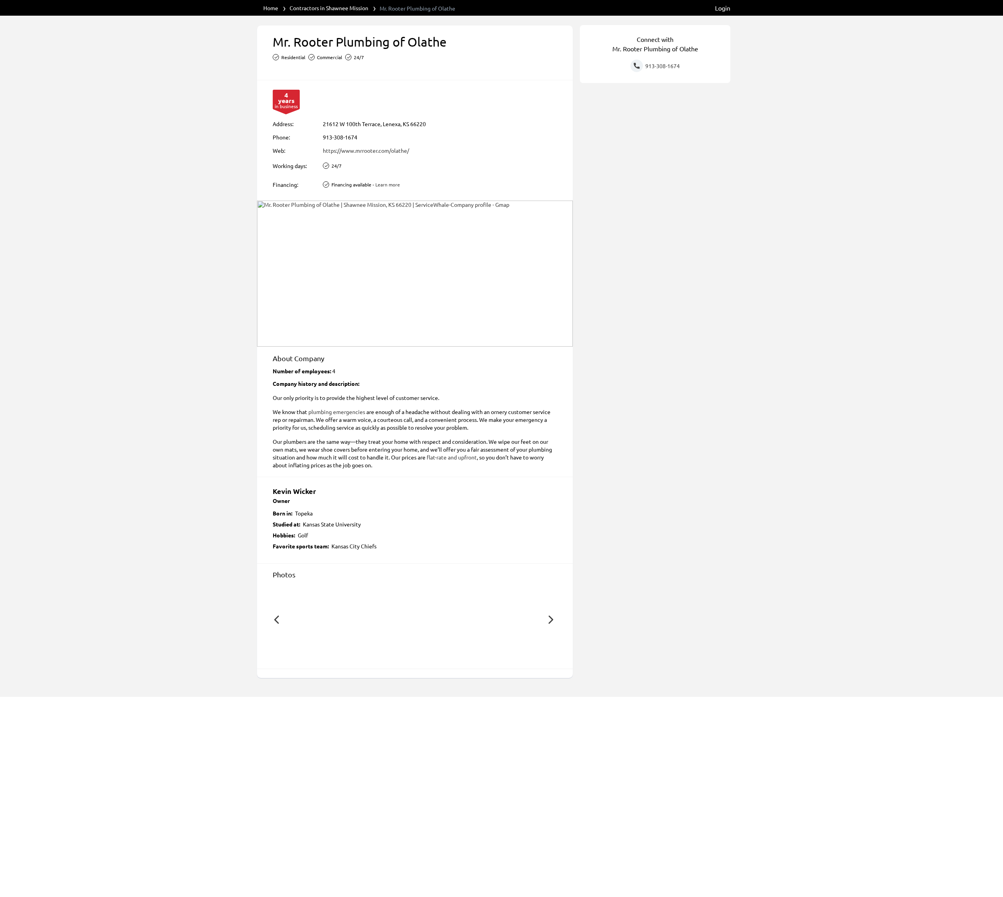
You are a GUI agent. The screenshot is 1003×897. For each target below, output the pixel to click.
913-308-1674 (340, 137)
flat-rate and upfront (452, 457)
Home (270, 7)
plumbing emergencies (336, 411)
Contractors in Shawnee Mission (329, 7)
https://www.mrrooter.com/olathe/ (366, 150)
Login (722, 8)
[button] (276, 619)
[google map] (415, 274)
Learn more (387, 184)
